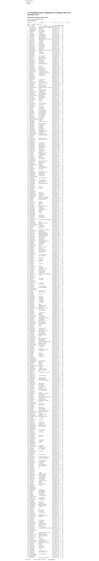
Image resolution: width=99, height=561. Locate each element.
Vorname (28, 22)
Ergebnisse (28, 2)
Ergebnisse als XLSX (39, 19)
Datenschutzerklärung (51, 559)
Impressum (28, 3)
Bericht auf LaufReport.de (31, 20)
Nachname (42, 22)
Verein (55, 22)
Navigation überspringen (29, 0)
